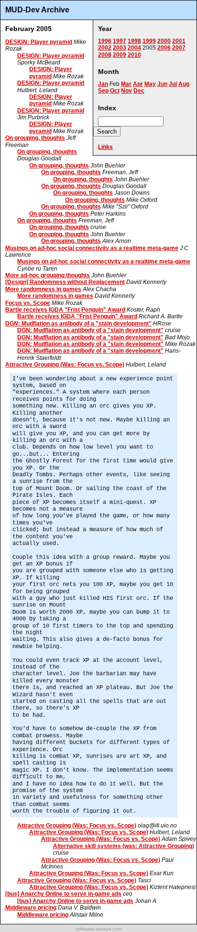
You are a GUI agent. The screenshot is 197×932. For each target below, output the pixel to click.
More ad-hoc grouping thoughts (47, 275)
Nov (126, 90)
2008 (104, 55)
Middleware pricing (30, 907)
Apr (138, 84)
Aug (183, 84)
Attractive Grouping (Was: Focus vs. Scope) (64, 364)
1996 (104, 41)
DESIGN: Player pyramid (38, 42)
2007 (179, 47)
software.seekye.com (99, 929)
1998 (134, 41)
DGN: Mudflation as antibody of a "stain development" (78, 323)
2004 (134, 47)
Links (105, 147)
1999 (149, 41)
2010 (134, 55)
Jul (173, 84)
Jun (162, 84)
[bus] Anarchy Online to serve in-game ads (63, 893)
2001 (179, 41)
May (150, 84)
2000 (164, 41)
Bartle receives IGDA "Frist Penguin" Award (65, 309)
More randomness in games (43, 289)
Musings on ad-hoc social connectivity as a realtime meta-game (91, 248)
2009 (119, 55)
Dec (138, 90)
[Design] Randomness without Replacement (65, 282)
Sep (103, 90)
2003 (119, 47)
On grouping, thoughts (35, 138)
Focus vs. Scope (27, 303)
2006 (164, 47)
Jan (103, 84)
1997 (119, 41)
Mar (126, 84)
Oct (115, 90)
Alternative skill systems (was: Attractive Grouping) (123, 846)
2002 (104, 47)
